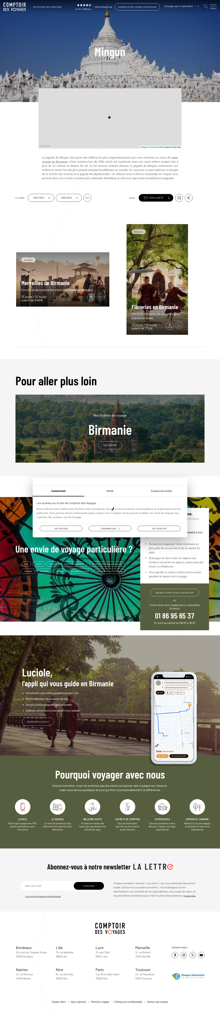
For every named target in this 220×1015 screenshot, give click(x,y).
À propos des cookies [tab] (161, 490)
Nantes (22, 969)
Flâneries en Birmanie (155, 306)
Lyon (100, 947)
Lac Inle (52, 564)
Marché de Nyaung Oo (74, 564)
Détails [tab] (110, 490)
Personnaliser (108, 528)
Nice (59, 969)
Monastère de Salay (80, 571)
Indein (38, 564)
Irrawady (28, 571)
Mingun (60, 571)
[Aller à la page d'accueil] (15, 7)
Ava (26, 564)
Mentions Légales (100, 1001)
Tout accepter (159, 528)
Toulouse (142, 969)
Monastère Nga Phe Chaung (109, 571)
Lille (59, 947)
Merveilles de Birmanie (45, 282)
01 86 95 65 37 (174, 615)
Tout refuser (61, 528)
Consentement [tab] (58, 490)
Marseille (142, 947)
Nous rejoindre (78, 1001)
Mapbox (145, 147)
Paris (100, 969)
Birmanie (110, 424)
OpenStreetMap (157, 147)
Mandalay (44, 571)
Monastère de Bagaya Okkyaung (107, 564)
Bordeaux (24, 947)
